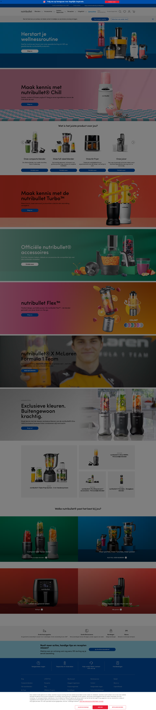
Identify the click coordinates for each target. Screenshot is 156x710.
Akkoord (100, 707)
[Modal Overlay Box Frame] (78, 2)
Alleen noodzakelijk (83, 707)
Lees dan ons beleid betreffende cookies (91, 701)
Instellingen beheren (117, 707)
